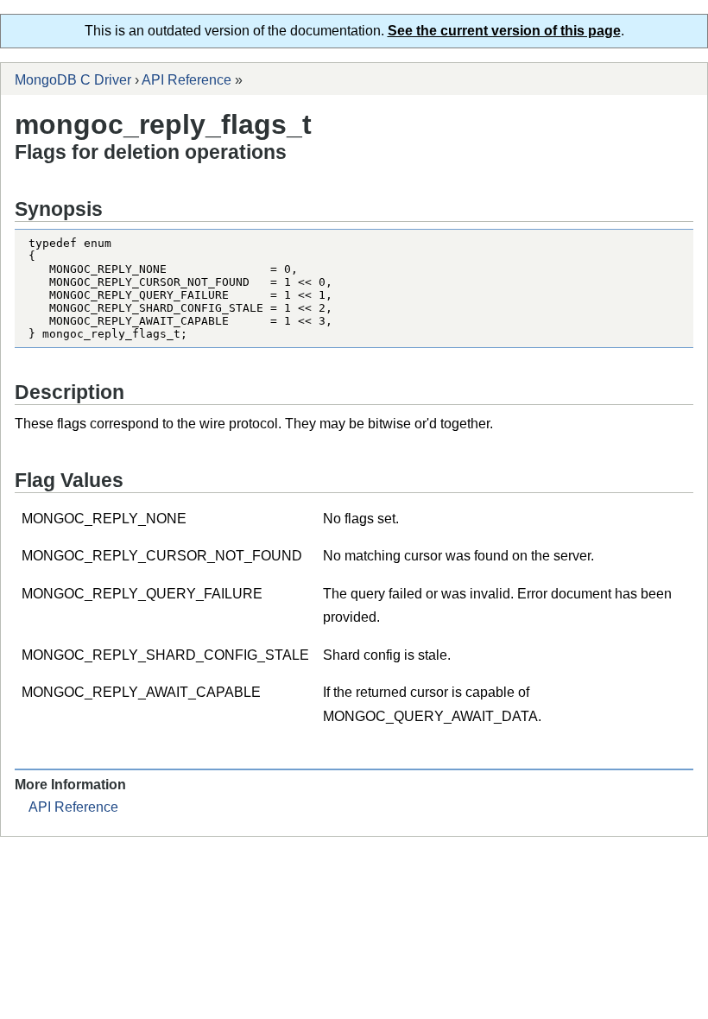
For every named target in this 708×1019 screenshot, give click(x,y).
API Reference (186, 80)
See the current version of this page (504, 30)
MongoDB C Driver (73, 80)
